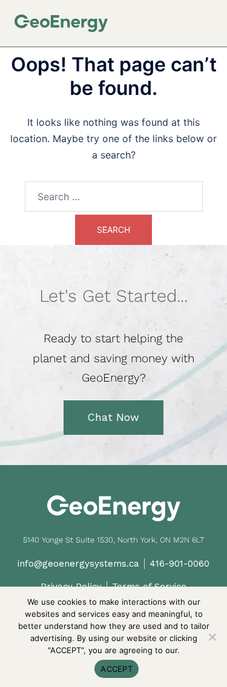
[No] (212, 637)
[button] (207, 19)
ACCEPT (116, 669)
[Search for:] (114, 196)
